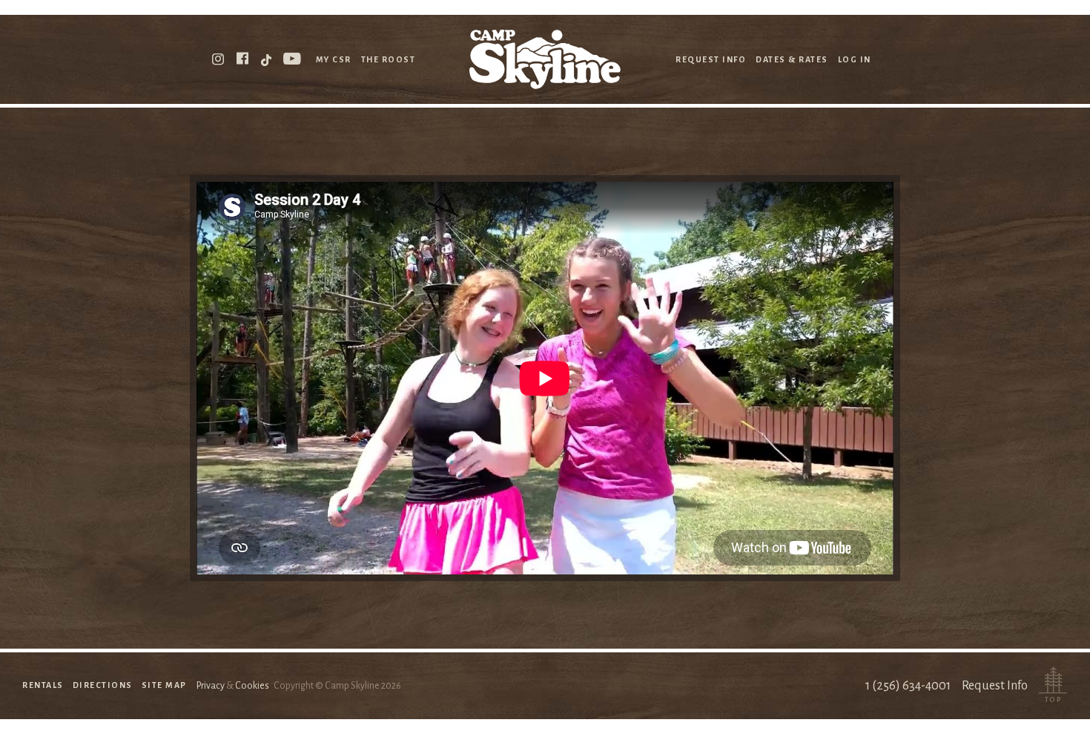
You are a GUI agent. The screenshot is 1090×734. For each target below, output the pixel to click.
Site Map (164, 685)
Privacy (210, 686)
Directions (103, 685)
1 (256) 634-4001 (908, 685)
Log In (854, 59)
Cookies (252, 686)
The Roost (388, 59)
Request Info (711, 59)
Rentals (43, 685)
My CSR (333, 59)
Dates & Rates (792, 59)
